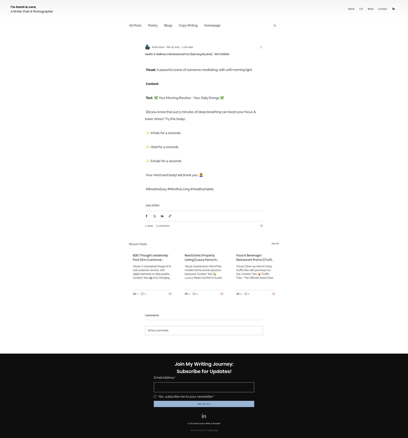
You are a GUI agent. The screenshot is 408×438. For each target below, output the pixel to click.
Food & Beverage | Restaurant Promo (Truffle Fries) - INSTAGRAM (254, 257)
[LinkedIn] (393, 8)
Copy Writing (188, 25)
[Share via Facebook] (146, 215)
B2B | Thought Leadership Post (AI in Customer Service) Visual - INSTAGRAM (150, 257)
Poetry (153, 25)
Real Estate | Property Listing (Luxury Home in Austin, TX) (201, 257)
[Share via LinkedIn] (162, 215)
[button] (274, 25)
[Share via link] (169, 215)
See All (275, 243)
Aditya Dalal (213, 430)
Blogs (168, 25)
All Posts (135, 25)
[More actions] (261, 47)
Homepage (212, 25)
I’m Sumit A (19, 7)
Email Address (165, 377)
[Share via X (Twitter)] (154, 215)
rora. (33, 7)
